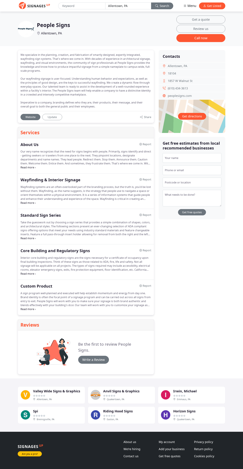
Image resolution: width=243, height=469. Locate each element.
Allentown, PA (51, 33)
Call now (200, 38)
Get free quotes (192, 212)
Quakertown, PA (115, 399)
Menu (191, 5)
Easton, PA (112, 419)
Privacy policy (203, 442)
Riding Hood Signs (118, 411)
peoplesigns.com (180, 96)
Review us (200, 28)
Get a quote (201, 19)
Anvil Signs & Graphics (121, 391)
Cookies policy (204, 456)
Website (30, 117)
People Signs (53, 24)
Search (164, 6)
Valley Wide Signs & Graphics (56, 391)
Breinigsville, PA (45, 419)
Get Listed (213, 6)
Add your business (172, 449)
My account (167, 442)
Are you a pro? (30, 453)
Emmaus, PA (183, 399)
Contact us (131, 456)
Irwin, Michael (185, 391)
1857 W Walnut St (180, 81)
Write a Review (93, 359)
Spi (35, 411)
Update (52, 117)
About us (129, 442)
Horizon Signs (184, 411)
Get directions (192, 116)
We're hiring (131, 449)
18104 (172, 73)
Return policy (203, 449)
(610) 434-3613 (178, 88)
